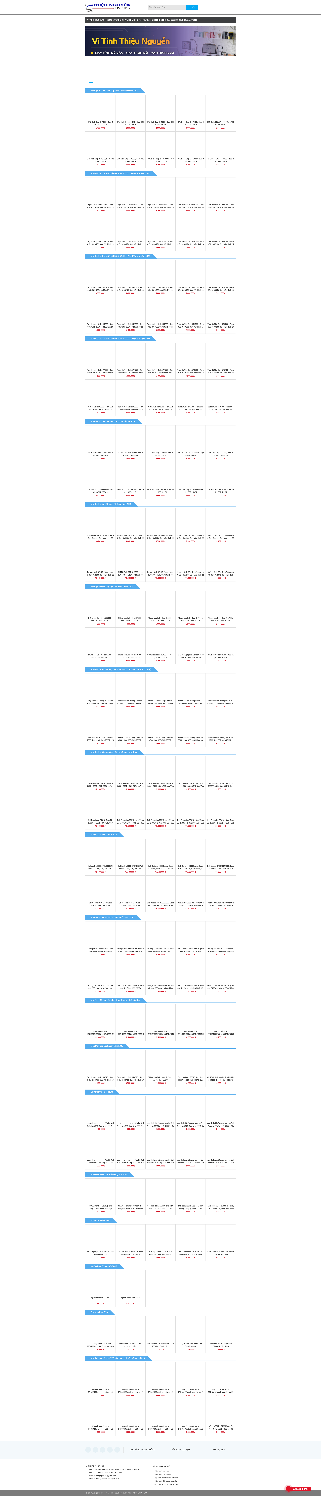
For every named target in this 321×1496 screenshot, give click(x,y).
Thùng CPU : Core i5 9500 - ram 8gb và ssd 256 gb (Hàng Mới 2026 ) (100, 951)
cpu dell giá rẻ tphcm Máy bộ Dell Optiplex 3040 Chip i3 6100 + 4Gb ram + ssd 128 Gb (160, 1162)
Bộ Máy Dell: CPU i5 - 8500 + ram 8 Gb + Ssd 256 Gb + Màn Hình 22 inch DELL (220, 538)
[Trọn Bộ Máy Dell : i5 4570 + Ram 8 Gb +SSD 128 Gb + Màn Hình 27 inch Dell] (130, 1063)
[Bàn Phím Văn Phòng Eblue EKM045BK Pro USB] (220, 1329)
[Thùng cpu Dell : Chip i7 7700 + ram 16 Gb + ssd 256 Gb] (100, 641)
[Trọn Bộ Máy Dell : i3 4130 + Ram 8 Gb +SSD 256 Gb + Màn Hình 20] (160, 191)
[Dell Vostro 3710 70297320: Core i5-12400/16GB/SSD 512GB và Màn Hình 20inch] (220, 852)
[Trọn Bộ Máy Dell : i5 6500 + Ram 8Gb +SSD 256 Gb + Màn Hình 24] (190, 310)
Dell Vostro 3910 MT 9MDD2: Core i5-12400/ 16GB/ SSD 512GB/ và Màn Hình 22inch (130, 905)
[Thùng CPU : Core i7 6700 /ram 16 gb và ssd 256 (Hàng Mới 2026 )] (130, 935)
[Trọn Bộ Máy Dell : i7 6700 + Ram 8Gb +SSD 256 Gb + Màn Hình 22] (220, 356)
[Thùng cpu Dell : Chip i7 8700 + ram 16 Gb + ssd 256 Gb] (130, 641)
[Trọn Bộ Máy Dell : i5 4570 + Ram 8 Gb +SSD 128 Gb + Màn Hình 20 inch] (130, 273)
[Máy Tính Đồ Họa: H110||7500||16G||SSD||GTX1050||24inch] (220, 1017)
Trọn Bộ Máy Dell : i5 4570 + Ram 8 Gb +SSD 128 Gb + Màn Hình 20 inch (130, 290)
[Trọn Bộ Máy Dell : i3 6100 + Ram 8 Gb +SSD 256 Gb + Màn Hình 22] (130, 227)
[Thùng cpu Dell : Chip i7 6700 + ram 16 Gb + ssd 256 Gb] (220, 604)
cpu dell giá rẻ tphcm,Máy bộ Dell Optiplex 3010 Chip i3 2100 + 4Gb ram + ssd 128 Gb (100, 1126)
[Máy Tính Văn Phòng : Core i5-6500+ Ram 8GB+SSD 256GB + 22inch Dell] (130, 723)
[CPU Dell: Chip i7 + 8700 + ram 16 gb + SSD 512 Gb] (130, 475)
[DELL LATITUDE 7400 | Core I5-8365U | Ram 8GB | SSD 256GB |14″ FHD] (220, 1412)
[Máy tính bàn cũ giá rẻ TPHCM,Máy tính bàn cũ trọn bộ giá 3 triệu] (100, 1375)
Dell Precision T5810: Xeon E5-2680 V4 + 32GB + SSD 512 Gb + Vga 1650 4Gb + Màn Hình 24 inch (220, 786)
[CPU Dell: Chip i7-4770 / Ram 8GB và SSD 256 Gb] (130, 145)
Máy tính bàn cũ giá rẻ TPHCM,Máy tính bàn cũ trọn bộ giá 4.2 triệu (160, 1429)
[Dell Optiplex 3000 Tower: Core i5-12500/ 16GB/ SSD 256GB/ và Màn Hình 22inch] (190, 852)
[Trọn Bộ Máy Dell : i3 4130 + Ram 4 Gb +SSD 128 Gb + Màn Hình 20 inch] (100, 191)
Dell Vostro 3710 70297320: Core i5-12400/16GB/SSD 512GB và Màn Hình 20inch (220, 869)
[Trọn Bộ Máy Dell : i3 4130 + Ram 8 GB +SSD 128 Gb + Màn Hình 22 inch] (190, 191)
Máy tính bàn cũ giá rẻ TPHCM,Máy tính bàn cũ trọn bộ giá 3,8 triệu (100, 1429)
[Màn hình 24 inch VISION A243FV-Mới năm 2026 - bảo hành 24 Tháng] (160, 1192)
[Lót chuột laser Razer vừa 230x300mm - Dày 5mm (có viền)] (100, 1329)
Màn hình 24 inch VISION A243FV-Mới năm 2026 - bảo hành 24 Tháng (160, 1208)
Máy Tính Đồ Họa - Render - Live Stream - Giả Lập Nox (115, 1000)
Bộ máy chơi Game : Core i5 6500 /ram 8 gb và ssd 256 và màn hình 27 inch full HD (160, 951)
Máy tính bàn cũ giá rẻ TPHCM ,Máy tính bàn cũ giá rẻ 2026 (118, 1358)
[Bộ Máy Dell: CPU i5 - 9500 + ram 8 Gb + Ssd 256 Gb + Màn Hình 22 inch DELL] (100, 558)
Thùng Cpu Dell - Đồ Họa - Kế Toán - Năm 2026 (112, 587)
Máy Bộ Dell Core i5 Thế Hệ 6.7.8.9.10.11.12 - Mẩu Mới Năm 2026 (120, 256)
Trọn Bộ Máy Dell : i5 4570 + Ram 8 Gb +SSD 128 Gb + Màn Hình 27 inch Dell (130, 1080)
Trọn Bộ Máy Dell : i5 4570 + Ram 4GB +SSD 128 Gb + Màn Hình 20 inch (100, 290)
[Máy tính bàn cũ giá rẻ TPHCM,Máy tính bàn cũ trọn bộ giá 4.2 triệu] (160, 1412)
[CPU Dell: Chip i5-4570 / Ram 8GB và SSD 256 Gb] (100, 145)
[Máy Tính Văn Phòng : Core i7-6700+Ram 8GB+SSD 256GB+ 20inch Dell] (160, 723)
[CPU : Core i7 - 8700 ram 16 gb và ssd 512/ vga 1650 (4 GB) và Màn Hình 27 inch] (220, 971)
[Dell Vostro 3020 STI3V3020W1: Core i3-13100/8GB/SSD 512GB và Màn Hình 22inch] (130, 852)
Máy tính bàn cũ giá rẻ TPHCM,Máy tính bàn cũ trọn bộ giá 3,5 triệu (190, 1392)
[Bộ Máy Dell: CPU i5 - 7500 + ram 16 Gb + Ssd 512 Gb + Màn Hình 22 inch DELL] (160, 558)
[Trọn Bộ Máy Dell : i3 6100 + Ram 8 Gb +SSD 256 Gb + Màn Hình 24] (220, 227)
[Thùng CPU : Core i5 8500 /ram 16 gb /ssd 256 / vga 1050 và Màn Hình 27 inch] (160, 971)
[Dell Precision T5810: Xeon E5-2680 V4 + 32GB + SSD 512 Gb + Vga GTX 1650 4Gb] (190, 1063)
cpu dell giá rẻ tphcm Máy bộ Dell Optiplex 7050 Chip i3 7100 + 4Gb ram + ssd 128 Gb (220, 1162)
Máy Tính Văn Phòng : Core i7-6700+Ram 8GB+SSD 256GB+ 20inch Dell (160, 740)
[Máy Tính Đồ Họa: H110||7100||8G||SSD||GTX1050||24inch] (130, 1017)
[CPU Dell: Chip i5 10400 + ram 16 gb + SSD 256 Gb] (160, 641)
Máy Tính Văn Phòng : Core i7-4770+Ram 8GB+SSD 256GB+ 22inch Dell (190, 703)
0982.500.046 (300, 1488)
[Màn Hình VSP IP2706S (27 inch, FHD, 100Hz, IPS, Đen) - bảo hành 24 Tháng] (220, 1192)
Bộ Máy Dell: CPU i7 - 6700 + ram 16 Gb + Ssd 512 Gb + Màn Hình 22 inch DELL (221, 575)
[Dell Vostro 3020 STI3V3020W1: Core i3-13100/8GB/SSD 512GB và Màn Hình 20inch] (100, 852)
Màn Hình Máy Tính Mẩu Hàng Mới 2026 (109, 1174)
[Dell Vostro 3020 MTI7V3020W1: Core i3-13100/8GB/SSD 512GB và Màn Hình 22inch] (220, 889)
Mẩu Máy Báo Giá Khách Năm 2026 (107, 1046)
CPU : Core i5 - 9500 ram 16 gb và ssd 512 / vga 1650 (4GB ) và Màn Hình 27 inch (190, 988)
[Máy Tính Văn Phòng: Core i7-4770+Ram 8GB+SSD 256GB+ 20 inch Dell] (130, 687)
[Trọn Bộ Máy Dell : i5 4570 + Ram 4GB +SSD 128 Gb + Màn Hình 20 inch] (100, 273)
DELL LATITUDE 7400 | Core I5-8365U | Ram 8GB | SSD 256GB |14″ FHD (221, 1429)
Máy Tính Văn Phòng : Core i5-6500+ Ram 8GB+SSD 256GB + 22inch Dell (130, 740)
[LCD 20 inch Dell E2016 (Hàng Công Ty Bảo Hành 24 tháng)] (100, 1192)
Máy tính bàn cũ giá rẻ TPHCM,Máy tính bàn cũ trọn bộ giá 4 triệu (130, 1429)
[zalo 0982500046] (308, 1479)
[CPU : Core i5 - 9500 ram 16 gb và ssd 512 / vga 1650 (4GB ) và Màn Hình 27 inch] (190, 971)
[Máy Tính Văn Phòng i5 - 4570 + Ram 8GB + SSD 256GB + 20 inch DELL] (100, 687)
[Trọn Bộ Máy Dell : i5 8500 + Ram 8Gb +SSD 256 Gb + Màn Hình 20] (220, 310)
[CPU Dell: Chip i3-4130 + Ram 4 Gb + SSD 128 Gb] (100, 108)
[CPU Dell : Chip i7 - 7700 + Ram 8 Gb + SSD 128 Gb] (220, 145)
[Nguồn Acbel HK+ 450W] (130, 1284)
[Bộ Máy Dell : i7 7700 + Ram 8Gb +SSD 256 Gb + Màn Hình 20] (100, 393)
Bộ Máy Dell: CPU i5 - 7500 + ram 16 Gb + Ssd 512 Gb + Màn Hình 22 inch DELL (160, 575)
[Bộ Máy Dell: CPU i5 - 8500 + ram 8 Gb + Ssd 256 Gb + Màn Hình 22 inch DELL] (220, 521)
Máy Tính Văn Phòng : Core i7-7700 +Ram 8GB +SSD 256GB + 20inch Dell (190, 740)
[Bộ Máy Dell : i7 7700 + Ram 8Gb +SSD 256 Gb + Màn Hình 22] (190, 393)
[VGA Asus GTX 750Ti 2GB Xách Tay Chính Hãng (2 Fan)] (130, 1238)
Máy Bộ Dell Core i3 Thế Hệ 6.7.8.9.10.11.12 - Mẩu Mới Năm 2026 (120, 173)
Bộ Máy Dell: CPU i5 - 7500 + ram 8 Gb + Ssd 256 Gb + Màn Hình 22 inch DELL (130, 538)
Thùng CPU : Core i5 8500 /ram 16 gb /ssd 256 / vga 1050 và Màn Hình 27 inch (160, 988)
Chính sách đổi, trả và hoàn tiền (165, 1481)
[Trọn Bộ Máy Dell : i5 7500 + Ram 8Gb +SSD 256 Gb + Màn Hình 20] (100, 310)
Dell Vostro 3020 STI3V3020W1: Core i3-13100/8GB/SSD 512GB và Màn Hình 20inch (100, 869)
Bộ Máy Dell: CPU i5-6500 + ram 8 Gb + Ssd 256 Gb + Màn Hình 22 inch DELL (100, 538)
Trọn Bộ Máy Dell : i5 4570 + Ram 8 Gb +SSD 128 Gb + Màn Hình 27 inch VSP (100, 1080)
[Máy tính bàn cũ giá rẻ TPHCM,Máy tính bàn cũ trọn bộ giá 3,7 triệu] (220, 1375)
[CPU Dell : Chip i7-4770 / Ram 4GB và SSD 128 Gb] (220, 108)
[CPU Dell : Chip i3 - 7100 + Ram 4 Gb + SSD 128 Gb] (190, 108)
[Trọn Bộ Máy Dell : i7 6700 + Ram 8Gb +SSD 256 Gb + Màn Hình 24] (130, 393)
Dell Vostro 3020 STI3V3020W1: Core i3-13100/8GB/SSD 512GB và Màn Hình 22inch (130, 869)
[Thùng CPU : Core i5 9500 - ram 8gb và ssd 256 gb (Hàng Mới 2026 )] (100, 935)
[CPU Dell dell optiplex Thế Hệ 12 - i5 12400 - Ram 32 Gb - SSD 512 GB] (220, 1063)
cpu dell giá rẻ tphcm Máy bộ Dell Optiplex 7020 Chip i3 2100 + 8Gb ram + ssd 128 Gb (220, 1126)
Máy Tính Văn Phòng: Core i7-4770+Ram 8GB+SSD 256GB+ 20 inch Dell (130, 703)
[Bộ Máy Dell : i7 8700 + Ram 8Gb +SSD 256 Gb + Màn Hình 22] (220, 393)
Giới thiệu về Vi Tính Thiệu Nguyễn (166, 1484)
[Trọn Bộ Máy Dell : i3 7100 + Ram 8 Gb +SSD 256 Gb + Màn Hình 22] (160, 227)
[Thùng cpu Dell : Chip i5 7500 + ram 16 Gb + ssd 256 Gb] (190, 604)
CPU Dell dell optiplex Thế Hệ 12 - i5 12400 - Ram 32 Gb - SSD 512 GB (220, 1080)
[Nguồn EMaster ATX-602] (100, 1284)
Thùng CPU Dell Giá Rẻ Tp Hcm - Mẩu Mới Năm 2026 (115, 91)
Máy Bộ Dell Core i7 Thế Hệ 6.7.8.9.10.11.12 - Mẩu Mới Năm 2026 (120, 339)
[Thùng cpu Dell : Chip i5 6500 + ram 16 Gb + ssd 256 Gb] (160, 604)
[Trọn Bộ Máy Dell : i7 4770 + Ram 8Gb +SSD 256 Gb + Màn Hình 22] (130, 356)
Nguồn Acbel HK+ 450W (130, 1298)
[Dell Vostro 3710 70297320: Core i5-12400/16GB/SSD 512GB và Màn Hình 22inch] (160, 889)
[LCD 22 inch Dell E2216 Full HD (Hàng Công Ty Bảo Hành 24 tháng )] (190, 1192)
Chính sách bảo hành (162, 1471)
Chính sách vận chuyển (162, 1474)
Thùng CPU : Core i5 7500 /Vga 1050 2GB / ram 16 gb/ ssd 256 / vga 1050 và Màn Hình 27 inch (100, 988)
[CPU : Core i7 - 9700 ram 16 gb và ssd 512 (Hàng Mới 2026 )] (130, 971)
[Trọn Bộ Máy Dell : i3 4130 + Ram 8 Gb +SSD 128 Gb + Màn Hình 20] (130, 191)
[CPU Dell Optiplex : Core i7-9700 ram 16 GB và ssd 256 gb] (190, 641)
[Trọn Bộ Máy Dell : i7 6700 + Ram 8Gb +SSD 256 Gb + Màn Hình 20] (190, 356)
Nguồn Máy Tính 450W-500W (104, 1266)
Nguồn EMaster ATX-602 (100, 1298)
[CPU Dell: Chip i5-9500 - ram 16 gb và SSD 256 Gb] (100, 475)
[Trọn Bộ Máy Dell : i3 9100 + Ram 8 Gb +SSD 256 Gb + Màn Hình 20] (190, 227)
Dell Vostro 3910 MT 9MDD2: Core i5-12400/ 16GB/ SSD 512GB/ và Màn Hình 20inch (100, 905)
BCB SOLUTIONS (140, 1493)
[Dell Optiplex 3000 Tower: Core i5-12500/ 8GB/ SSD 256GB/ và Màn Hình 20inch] (160, 852)
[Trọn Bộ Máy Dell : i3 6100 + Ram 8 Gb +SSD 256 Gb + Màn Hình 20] (220, 191)
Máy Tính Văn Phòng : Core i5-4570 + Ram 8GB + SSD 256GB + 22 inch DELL (160, 703)
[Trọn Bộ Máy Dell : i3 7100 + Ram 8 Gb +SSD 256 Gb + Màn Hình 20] (100, 227)
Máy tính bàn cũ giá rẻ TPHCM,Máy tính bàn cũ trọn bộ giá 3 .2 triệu (130, 1392)
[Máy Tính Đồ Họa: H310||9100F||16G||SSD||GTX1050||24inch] (160, 1017)
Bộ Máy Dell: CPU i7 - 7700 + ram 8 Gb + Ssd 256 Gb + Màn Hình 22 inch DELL (190, 538)
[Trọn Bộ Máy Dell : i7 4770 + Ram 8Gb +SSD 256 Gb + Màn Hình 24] (160, 356)
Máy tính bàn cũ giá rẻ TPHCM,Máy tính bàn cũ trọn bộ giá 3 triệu (100, 1392)
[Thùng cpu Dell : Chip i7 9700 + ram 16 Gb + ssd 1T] (160, 1063)
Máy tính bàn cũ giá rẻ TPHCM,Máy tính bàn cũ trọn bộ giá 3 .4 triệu (160, 1392)
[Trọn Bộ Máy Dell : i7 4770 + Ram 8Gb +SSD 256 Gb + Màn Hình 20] (100, 356)
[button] (91, 82)
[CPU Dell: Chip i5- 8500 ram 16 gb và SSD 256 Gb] (190, 439)
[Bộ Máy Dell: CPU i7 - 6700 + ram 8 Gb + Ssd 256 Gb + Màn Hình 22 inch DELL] (160, 521)
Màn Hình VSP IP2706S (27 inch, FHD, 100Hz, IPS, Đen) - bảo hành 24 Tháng (221, 1208)
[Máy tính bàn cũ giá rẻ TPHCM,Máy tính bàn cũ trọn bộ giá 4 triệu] (130, 1412)
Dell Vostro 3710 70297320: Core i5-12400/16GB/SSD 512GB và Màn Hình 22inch (160, 905)
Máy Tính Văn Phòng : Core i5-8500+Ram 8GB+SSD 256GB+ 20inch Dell (220, 740)
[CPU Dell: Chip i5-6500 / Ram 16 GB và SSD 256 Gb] (100, 439)
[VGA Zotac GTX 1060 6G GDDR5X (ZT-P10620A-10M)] (220, 1238)
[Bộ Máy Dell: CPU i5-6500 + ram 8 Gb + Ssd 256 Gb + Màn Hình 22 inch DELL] (100, 521)
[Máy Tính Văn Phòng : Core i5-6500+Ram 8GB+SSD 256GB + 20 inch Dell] (220, 687)
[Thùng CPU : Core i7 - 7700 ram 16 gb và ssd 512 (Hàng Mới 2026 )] (220, 935)
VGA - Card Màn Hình (100, 1220)
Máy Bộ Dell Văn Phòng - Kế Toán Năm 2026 (111, 504)
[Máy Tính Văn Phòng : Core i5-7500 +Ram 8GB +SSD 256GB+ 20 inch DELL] (100, 723)
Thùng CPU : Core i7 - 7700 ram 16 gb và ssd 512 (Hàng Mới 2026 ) (220, 951)
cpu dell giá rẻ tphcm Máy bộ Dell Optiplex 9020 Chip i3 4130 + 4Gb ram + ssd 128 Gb (130, 1162)
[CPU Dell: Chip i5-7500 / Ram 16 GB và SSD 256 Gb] (130, 439)
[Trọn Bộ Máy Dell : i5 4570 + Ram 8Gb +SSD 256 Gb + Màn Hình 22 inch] (190, 273)
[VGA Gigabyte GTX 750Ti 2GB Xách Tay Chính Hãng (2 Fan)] (160, 1238)
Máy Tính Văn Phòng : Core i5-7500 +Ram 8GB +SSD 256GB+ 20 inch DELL (100, 740)
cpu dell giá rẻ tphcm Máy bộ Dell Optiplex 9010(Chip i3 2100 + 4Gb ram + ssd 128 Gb (160, 1126)
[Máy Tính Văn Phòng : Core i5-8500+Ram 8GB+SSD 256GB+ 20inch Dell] (220, 723)
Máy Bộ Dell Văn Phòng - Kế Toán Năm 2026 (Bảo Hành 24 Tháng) (121, 669)
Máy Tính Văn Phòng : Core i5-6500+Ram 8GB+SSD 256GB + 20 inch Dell (220, 703)
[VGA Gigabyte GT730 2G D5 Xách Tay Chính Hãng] (100, 1238)
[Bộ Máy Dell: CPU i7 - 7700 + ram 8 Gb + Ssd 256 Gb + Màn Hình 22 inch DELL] (190, 521)
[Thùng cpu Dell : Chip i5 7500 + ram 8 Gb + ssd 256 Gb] (130, 604)
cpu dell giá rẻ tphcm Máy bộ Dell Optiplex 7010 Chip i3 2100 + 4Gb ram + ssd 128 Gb (130, 1126)
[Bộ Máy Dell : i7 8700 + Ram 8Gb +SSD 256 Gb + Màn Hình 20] (160, 393)
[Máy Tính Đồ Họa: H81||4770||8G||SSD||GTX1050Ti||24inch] (190, 1017)
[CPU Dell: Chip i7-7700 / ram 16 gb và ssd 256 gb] (220, 439)
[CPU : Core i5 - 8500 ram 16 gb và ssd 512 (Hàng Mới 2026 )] (190, 935)
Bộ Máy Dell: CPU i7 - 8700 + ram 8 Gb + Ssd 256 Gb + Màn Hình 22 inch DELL (190, 575)
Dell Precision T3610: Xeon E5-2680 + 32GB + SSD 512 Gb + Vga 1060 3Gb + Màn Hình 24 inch (160, 786)
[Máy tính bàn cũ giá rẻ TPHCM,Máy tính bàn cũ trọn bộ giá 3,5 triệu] (190, 1375)
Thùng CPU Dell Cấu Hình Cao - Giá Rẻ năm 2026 (113, 421)
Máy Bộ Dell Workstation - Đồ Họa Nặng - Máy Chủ (114, 752)
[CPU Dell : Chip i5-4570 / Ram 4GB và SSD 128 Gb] (130, 108)
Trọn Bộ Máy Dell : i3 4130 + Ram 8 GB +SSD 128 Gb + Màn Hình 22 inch (190, 207)
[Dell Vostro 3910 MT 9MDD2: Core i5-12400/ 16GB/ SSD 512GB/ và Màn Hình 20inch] (100, 889)
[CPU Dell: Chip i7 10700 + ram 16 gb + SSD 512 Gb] (220, 475)
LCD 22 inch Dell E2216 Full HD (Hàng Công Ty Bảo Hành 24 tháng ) (190, 1208)
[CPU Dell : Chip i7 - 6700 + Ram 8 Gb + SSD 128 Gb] (190, 145)
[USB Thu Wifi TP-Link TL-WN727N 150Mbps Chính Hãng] (160, 1329)
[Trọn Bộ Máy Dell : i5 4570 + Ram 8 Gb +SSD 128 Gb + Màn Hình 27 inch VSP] (100, 1063)
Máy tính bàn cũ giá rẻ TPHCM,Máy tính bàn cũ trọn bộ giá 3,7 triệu (220, 1392)
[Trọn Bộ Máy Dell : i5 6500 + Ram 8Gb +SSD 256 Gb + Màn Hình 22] (130, 310)
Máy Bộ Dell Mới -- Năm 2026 (104, 835)
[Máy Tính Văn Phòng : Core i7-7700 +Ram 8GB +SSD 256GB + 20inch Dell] (190, 723)
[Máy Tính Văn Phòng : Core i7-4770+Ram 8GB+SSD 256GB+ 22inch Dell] (190, 687)
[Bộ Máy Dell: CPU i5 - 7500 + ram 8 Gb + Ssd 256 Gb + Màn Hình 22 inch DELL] (130, 521)
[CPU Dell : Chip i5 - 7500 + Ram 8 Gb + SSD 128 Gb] (160, 145)
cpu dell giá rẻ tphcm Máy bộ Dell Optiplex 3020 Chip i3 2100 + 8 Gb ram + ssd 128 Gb (190, 1126)
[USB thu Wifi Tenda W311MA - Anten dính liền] (130, 1329)
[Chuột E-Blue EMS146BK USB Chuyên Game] (190, 1329)
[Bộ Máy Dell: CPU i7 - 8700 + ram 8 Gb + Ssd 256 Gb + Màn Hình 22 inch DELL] (190, 558)
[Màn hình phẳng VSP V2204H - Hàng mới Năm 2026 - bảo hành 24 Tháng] (130, 1192)
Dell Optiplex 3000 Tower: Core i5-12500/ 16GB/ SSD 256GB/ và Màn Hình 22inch (190, 869)
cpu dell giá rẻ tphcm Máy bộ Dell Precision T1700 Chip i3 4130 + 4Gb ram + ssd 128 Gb (100, 1162)
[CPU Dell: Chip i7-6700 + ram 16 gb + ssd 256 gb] (160, 439)
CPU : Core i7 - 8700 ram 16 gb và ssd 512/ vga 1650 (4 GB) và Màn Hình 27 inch (220, 988)
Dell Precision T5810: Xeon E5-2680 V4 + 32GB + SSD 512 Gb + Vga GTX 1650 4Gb (190, 1080)
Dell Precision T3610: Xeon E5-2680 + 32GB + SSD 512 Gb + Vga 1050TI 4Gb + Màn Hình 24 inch (130, 786)
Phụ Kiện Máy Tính (99, 1312)
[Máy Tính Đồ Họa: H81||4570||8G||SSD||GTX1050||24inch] (100, 1017)
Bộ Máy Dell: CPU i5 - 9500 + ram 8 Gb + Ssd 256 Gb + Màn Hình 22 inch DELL (100, 575)
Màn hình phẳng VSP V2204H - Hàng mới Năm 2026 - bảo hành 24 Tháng (130, 1208)
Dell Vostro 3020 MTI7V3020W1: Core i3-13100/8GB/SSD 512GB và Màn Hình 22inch (221, 905)
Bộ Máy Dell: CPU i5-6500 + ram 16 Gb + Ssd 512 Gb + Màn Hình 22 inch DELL (130, 575)
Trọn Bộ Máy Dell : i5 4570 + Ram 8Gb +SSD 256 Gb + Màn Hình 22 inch (190, 290)
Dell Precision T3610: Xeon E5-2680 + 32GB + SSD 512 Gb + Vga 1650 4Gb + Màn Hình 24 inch (190, 786)
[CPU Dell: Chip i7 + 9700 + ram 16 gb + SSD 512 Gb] (160, 475)
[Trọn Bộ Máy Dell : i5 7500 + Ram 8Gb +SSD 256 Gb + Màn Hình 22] (160, 310)
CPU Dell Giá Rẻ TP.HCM (102, 1092)
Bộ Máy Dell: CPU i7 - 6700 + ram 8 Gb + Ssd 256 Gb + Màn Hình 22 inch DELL (160, 538)
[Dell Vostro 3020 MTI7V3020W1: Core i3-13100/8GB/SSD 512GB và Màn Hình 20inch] (190, 889)
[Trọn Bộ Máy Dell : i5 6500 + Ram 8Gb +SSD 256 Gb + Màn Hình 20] (220, 273)
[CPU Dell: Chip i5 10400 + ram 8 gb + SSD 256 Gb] (190, 475)
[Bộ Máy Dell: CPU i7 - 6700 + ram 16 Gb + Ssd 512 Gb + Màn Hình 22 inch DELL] (220, 558)
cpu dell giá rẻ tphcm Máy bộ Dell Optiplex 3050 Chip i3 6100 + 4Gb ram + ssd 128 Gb (190, 1162)
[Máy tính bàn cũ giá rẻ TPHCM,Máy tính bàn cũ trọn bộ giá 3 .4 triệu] (160, 1375)
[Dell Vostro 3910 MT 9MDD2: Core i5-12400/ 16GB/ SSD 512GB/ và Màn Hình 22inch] (130, 889)
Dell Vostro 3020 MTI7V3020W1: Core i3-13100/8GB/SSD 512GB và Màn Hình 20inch (191, 905)
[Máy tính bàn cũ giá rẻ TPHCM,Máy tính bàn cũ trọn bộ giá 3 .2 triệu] (130, 1375)
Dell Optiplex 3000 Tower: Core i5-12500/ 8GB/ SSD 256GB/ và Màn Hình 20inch (160, 869)
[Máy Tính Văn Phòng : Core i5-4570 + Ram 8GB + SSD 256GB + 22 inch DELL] (160, 687)
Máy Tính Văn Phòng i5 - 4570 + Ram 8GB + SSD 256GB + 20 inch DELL (100, 703)
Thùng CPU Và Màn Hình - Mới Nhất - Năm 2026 (112, 917)
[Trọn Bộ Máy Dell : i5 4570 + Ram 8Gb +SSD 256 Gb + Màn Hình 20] (160, 273)
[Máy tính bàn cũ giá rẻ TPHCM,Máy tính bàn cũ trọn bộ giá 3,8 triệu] (100, 1412)
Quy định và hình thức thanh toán (166, 1478)
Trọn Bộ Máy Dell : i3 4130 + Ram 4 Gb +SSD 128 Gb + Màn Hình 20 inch (100, 207)
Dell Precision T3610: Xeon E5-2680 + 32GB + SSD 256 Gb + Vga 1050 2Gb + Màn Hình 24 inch (100, 786)
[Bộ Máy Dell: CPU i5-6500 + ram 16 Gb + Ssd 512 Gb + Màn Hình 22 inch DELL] (130, 558)
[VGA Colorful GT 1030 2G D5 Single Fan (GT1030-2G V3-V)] (190, 1238)
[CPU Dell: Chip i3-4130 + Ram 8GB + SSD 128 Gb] (160, 108)
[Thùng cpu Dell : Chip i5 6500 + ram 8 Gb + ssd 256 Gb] (100, 604)
